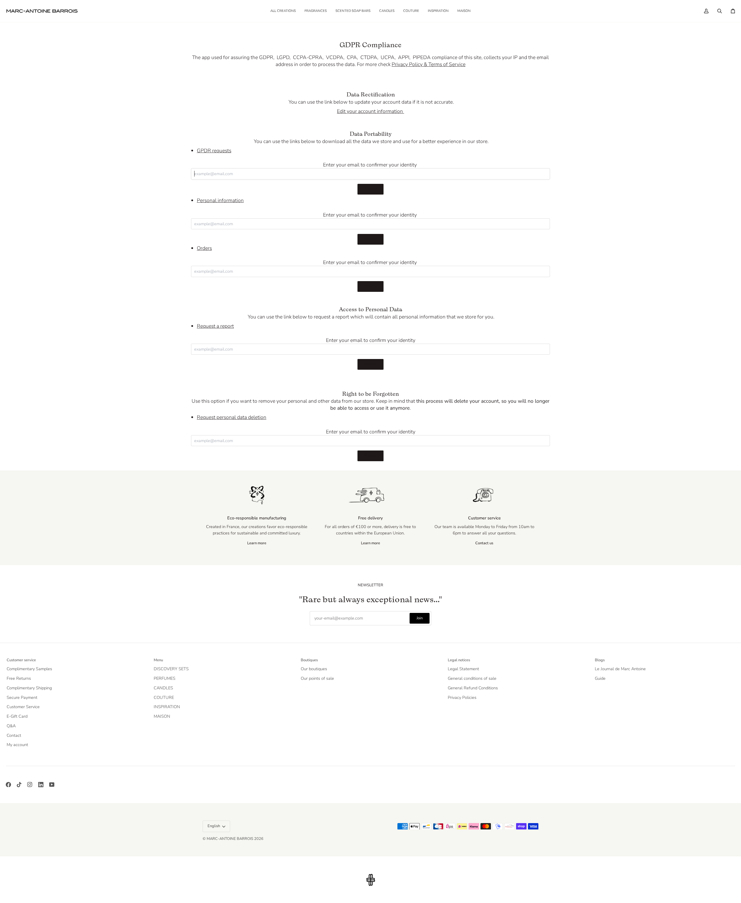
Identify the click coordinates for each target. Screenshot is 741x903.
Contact (14, 735)
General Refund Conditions (473, 688)
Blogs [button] (600, 660)
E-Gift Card (17, 716)
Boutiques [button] (309, 660)
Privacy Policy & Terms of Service (428, 64)
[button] (315, 11)
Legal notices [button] (459, 660)
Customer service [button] (21, 660)
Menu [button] (158, 660)
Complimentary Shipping (29, 688)
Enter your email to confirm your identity (370, 340)
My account (17, 745)
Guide (600, 678)
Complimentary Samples (29, 669)
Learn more (256, 543)
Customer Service (23, 707)
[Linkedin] (40, 784)
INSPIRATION (167, 707)
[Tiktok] (19, 784)
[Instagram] (29, 784)
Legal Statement (463, 669)
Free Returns (19, 678)
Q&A (11, 726)
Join (420, 618)
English (214, 826)
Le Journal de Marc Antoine (620, 669)
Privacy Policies (462, 697)
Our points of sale (317, 678)
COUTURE (164, 697)
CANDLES (163, 688)
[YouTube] (51, 784)
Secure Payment (22, 697)
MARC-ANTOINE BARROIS (230, 838)
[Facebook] (8, 784)
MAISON (162, 716)
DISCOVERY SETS (171, 669)
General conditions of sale (472, 678)
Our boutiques (314, 669)
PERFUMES (164, 678)
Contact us (484, 543)
